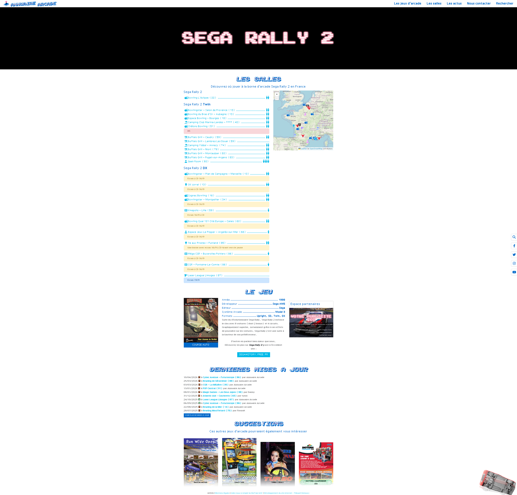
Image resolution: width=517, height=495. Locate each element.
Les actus (454, 3)
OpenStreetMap (316, 149)
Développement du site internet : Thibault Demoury (287, 493)
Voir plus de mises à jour (197, 415)
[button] (316, 138)
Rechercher (505, 3)
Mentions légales (222, 493)
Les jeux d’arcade (408, 3)
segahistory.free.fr (253, 354)
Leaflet (304, 149)
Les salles (434, 3)
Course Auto (200, 345)
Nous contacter (479, 3)
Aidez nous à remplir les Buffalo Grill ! (247, 493)
